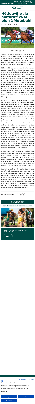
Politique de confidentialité (26, 379)
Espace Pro (28, 1)
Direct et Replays (22, 3)
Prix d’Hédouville (28, 58)
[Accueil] (17, 8)
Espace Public (18, 1)
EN (31, 2)
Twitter (20, 194)
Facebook (17, 194)
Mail (23, 194)
